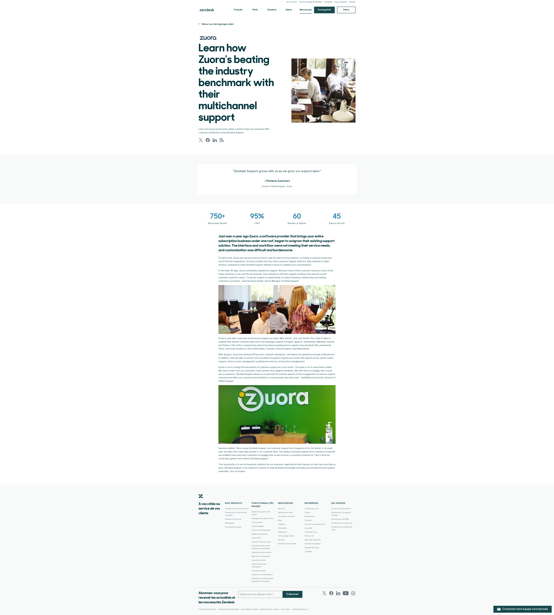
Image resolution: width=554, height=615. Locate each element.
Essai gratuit (324, 10)
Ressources (306, 10)
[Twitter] (324, 593)
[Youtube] (346, 593)
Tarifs (255, 10)
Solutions (272, 10)
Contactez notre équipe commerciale (525, 609)
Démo (289, 10)
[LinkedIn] (338, 593)
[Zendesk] (201, 500)
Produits (238, 10)
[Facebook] (331, 593)
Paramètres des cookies (269, 609)
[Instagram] (353, 593)
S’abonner (292, 594)
